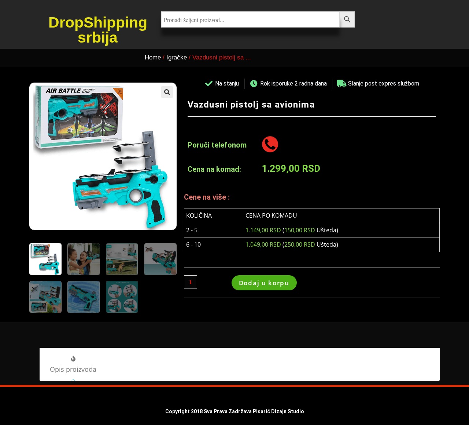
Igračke (176, 57)
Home (153, 57)
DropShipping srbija (97, 30)
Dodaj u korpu (264, 283)
